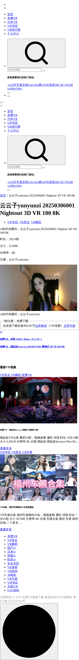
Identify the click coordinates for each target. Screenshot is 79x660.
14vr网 (37, 84)
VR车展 (27, 452)
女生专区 (13, 563)
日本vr (11, 551)
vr (1, 331)
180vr (13, 88)
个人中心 (13, 33)
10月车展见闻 (19, 84)
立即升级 (69, 325)
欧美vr (11, 559)
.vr (8, 84)
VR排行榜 (13, 29)
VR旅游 (12, 571)
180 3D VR (62, 84)
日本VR (12, 22)
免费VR (12, 18)
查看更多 (6, 448)
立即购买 (41, 325)
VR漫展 (12, 567)
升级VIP (12, 586)
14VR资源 (48, 84)
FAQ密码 (13, 590)
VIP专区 (12, 25)
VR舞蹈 (36, 222)
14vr (30, 84)
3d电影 (11, 574)
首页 (10, 14)
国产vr (11, 547)
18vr (19, 88)
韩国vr (11, 555)
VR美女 (24, 222)
